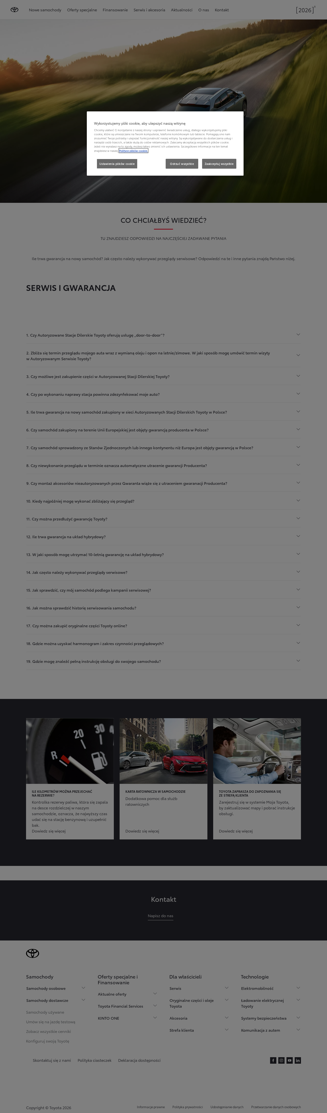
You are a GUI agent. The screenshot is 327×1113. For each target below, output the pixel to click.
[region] (165, 143)
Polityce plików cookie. (133, 151)
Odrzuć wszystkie (182, 164)
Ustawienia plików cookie (117, 164)
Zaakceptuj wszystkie (219, 164)
